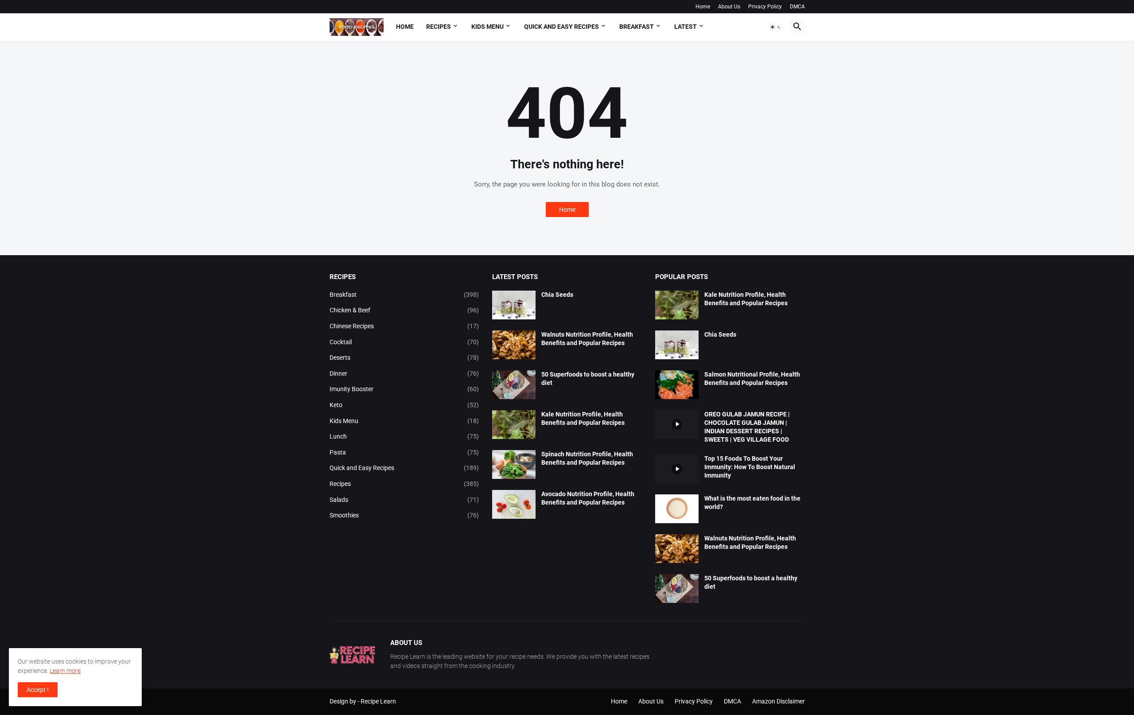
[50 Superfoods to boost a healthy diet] (514, 384)
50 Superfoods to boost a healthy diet (587, 378)
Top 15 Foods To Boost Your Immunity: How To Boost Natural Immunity (749, 467)
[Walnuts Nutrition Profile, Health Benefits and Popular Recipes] (514, 344)
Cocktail (404, 342)
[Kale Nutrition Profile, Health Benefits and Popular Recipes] (514, 424)
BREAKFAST (636, 26)
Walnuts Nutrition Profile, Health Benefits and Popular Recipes (587, 338)
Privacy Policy (765, 7)
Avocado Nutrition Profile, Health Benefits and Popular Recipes (587, 498)
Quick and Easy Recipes (404, 467)
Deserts (404, 357)
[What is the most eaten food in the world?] (677, 508)
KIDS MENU (487, 26)
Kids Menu (404, 420)
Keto (404, 404)
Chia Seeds (557, 294)
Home (702, 7)
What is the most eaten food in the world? (752, 502)
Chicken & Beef (404, 310)
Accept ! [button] (38, 689)
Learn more (65, 670)
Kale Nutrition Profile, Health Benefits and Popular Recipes (583, 418)
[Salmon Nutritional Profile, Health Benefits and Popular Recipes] (677, 384)
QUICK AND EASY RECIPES (561, 26)
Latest (685, 26)
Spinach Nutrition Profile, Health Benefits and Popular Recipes (587, 458)
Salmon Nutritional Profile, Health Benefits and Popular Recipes (752, 378)
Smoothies (404, 515)
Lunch (404, 436)
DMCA (797, 7)
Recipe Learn (378, 701)
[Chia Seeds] (514, 305)
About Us (729, 7)
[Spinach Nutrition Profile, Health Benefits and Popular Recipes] (514, 464)
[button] (775, 27)
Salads (404, 499)
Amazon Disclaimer (778, 701)
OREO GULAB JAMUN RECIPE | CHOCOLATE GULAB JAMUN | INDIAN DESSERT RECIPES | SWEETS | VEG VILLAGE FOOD (747, 427)
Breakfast (404, 294)
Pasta (404, 452)
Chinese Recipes (404, 326)
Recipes (438, 26)
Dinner (404, 373)
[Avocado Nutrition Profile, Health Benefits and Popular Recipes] (514, 504)
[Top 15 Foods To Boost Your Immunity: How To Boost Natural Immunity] (677, 469)
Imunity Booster (404, 388)
